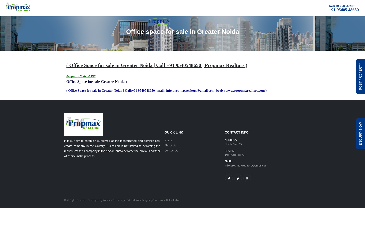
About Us (170, 145)
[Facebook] (229, 178)
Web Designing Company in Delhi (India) (157, 200)
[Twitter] (238, 178)
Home (168, 140)
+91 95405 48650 (344, 9)
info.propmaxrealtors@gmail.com (246, 165)
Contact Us (171, 150)
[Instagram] (247, 178)
